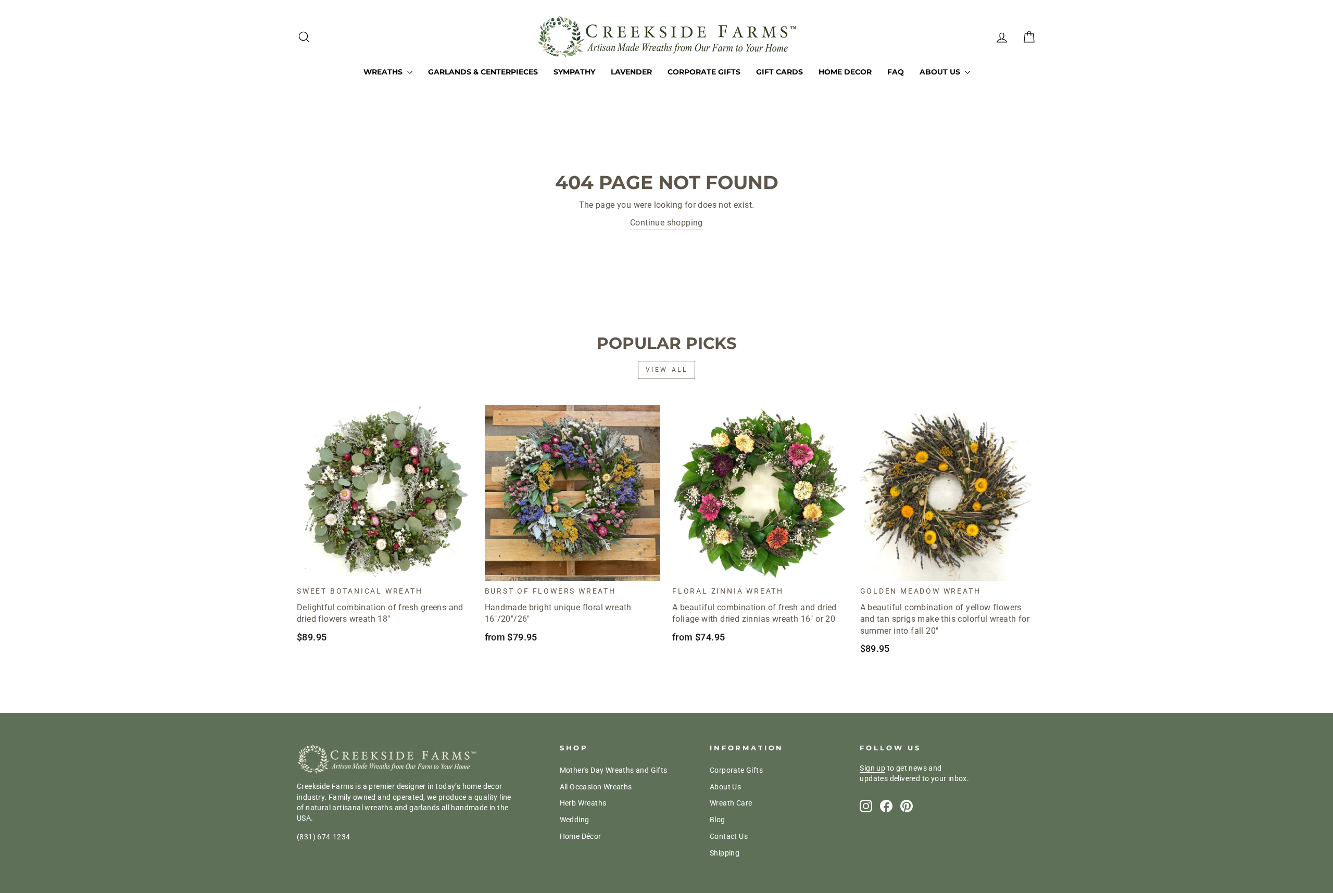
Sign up (872, 768)
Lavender (631, 72)
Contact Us (729, 836)
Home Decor (845, 72)
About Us (941, 72)
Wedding (574, 819)
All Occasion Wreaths (596, 787)
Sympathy (574, 72)
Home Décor (580, 836)
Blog (717, 819)
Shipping (724, 853)
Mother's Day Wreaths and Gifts (614, 770)
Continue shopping (666, 223)
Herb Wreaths (583, 803)
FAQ (895, 72)
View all (667, 369)
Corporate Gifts (704, 72)
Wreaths (384, 72)
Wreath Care (731, 803)
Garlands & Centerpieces (483, 72)
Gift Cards (779, 72)
